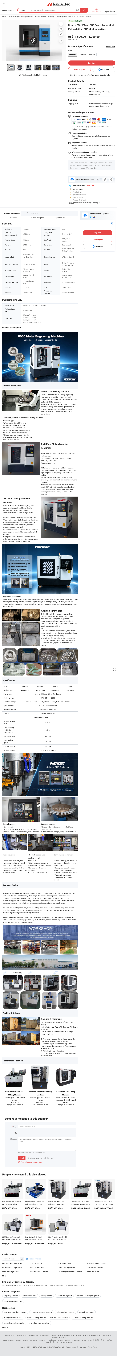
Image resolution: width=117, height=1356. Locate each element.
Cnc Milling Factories (86, 1312)
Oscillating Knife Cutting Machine (70, 1272)
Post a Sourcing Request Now (30, 1162)
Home (4, 16)
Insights (63, 1337)
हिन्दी (102, 1340)
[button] (70, 218)
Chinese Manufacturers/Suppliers (38, 1335)
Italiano (60, 1340)
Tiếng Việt (55, 1342)
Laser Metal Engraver (64, 1296)
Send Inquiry (79, 70)
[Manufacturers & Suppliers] (58, 4)
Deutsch (67, 1340)
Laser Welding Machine (95, 1268)
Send (22, 1158)
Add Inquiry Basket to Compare (34, 75)
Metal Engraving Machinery (65, 16)
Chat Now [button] (105, 70)
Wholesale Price (69, 1335)
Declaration (82, 1347)
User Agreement (71, 1347)
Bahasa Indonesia (66, 1342)
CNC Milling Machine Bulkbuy (39, 1323)
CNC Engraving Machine (83, 16)
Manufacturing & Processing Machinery (21, 16)
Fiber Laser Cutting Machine (12, 1268)
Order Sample (105, 75)
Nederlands (76, 1340)
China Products (21, 1335)
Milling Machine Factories (65, 1312)
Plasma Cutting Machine (39, 1272)
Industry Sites (80, 1335)
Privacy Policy (92, 1347)
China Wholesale (56, 1335)
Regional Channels (92, 1335)
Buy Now (91, 63)
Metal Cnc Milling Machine (36, 1318)
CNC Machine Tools (29, 1296)
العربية (84, 1340)
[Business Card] (112, 223)
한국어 (90, 1340)
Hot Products (9, 1335)
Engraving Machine (11, 1296)
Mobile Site (55, 1337)
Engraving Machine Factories (41, 1312)
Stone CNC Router (93, 1272)
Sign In (71, 203)
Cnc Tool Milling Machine (59, 1318)
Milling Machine (46, 1296)
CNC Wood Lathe (64, 1263)
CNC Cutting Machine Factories (15, 1312)
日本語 (97, 1340)
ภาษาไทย (109, 1340)
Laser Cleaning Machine (10, 1272)
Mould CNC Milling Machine (96, 1263)
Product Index (105, 1335)
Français (42, 1340)
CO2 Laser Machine (37, 1268)
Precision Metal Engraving (13, 1301)
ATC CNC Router (36, 1263)
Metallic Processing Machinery (44, 16)
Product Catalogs (34, 1259)
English (18, 1340)
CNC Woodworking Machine (12, 1263)
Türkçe (47, 1342)
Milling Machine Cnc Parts (13, 1318)
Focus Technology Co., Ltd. (43, 1347)
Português (33, 1340)
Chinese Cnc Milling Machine (83, 1318)
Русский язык (51, 1340)
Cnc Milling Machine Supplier (14, 1323)
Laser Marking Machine (66, 1268)
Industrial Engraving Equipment (88, 1296)
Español (25, 1340)
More (4, 1327)
